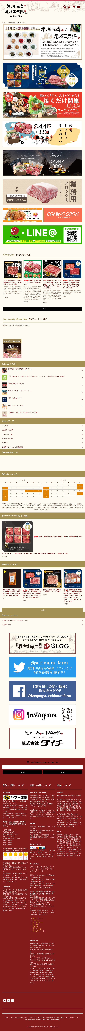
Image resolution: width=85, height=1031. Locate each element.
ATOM (44, 1019)
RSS (39, 1019)
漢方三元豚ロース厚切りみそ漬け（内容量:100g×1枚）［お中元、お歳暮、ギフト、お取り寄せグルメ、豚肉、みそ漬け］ (11, 592)
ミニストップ (37, 929)
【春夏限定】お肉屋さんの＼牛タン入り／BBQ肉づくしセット (32, 282)
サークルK (36, 925)
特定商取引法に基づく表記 (55, 1017)
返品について (42, 1017)
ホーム (8, 1017)
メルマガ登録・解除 (31, 1019)
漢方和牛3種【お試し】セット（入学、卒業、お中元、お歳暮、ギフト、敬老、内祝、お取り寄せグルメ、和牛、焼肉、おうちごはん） (52, 284)
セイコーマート (38, 923)
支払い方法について (17, 1017)
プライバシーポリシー (71, 1017)
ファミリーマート (38, 931)
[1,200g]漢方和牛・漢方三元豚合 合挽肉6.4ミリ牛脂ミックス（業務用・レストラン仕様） (13, 282)
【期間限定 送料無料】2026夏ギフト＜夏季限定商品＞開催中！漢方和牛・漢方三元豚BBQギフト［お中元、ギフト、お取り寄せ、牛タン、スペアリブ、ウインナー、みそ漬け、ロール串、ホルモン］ (73, 595)
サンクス (36, 927)
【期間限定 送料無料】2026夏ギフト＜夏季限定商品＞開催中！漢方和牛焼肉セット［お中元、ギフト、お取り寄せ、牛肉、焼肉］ (72, 284)
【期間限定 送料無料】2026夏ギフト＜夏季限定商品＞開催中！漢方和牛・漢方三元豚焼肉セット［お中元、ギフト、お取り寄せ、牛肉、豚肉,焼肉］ (32, 593)
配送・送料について (30, 1017)
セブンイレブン (38, 918)
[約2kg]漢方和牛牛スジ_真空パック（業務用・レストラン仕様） (52, 590)
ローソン (36, 920)
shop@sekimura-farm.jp (53, 1019)
